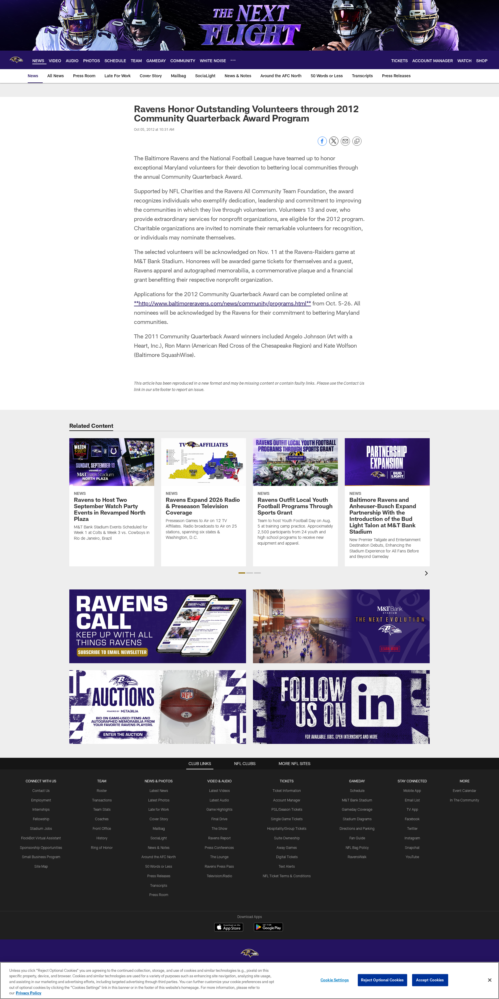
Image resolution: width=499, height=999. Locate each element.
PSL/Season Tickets (286, 809)
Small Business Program (41, 857)
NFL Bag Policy (357, 847)
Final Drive (219, 819)
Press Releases (158, 876)
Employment (41, 800)
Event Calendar (464, 790)
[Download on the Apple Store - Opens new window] (228, 928)
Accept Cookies (430, 980)
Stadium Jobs (41, 828)
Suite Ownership (287, 838)
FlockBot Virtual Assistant (41, 838)
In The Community (464, 800)
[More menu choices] (233, 60)
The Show (219, 828)
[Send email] (345, 144)
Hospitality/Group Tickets (286, 828)
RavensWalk (357, 857)
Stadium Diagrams (357, 819)
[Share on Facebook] (322, 144)
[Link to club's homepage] (16, 60)
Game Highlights (219, 809)
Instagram (412, 838)
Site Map (41, 866)
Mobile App (412, 790)
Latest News (159, 790)
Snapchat (412, 847)
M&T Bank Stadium (357, 800)
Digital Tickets (287, 857)
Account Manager (286, 800)
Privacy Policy (28, 993)
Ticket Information (287, 790)
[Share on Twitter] (333, 144)
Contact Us (41, 790)
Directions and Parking (357, 828)
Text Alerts (287, 866)
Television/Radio (219, 876)
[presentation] (427, 574)
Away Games (287, 847)
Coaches (102, 819)
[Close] (489, 980)
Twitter (412, 828)
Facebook (412, 819)
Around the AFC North (158, 857)
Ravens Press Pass (219, 866)
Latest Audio (219, 800)
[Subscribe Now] (157, 626)
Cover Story (159, 819)
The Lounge (219, 857)
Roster (102, 790)
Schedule (357, 790)
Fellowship (41, 819)
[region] (249, 980)
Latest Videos (219, 790)
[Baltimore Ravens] (249, 954)
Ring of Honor (102, 847)
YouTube (412, 857)
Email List (412, 800)
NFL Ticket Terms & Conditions (287, 876)
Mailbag (159, 828)
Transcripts (158, 885)
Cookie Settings (335, 980)
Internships (41, 809)
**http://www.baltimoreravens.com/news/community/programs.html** (222, 303)
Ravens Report (219, 838)
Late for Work (158, 809)
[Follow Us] (341, 707)
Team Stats (102, 809)
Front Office (102, 828)
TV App (412, 809)
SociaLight (158, 838)
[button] (242, 573)
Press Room (158, 895)
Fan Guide (357, 838)
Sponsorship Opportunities (41, 847)
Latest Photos (159, 800)
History (101, 838)
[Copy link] (357, 141)
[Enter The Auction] (157, 707)
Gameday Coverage (357, 809)
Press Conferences (219, 847)
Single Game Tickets (287, 819)
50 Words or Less (158, 866)
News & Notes (159, 847)
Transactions (102, 800)
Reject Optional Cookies (382, 980)
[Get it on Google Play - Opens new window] (268, 930)
